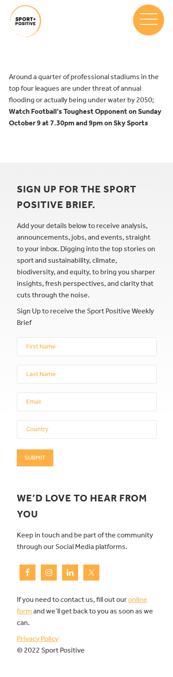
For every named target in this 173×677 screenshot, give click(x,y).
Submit (35, 457)
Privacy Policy (38, 638)
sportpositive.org (25, 21)
